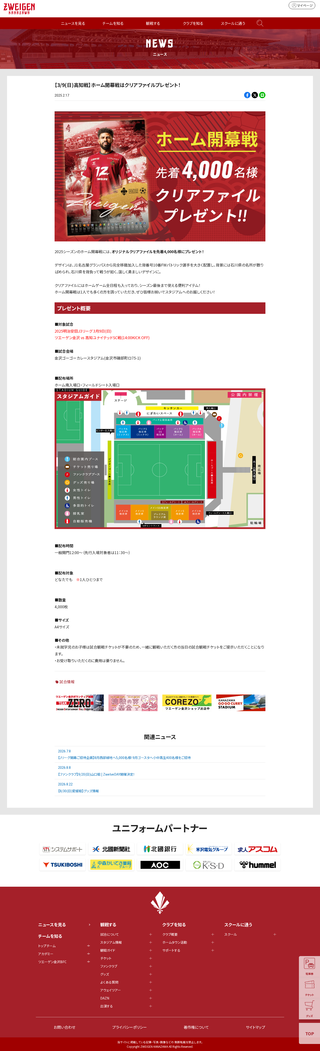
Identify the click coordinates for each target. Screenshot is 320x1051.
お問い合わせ (64, 1027)
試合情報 (67, 681)
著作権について (196, 1027)
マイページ (305, 5)
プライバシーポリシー (129, 1027)
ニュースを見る (73, 23)
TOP (309, 1033)
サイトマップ (255, 1027)
